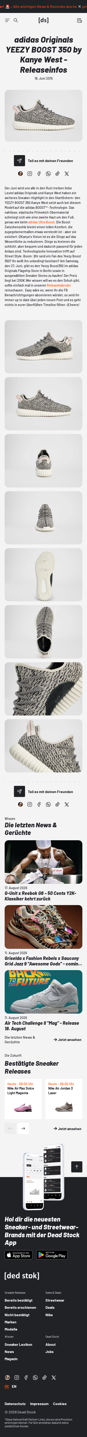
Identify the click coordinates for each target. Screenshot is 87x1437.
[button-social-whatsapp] (48, 173)
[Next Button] (23, 1128)
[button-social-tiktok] (57, 173)
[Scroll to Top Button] (76, 1166)
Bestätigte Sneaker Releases (32, 1067)
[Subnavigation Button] (7, 20)
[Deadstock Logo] (43, 20)
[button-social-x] (67, 173)
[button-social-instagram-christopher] (20, 173)
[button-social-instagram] (29, 173)
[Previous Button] (10, 1128)
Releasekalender (59, 285)
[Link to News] (16, 20)
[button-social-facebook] (39, 173)
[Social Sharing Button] (19, 160)
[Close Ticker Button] (79, 6)
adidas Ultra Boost (41, 222)
